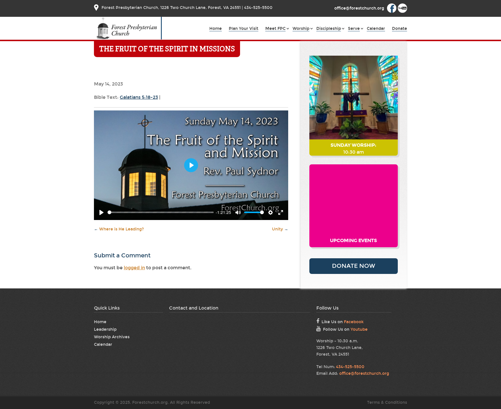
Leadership (105, 329)
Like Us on (343, 321)
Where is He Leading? (119, 229)
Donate (399, 29)
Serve (354, 29)
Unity (280, 229)
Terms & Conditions (387, 402)
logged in (134, 267)
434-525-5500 (350, 366)
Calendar (376, 29)
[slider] (161, 212)
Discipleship (328, 29)
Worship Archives (112, 337)
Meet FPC (275, 29)
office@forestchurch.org (364, 373)
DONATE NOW (353, 265)
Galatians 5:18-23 (139, 97)
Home (215, 29)
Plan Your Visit (243, 29)
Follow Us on (345, 329)
